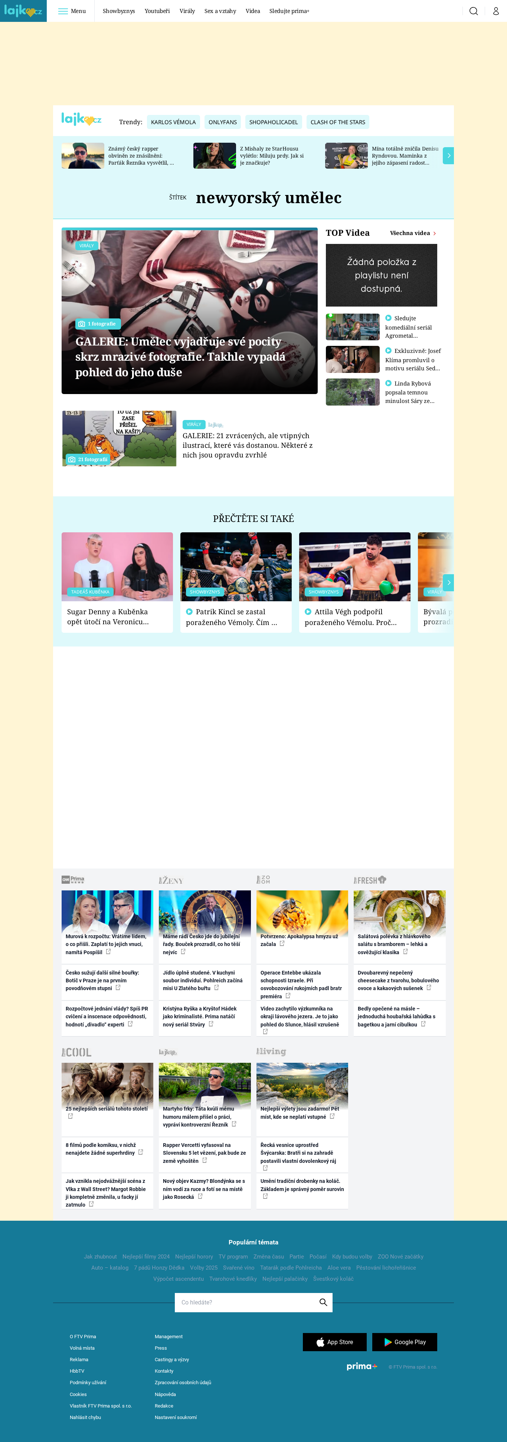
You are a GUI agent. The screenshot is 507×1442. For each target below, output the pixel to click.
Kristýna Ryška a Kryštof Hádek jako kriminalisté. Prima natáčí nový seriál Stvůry (199, 1017)
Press (161, 1348)
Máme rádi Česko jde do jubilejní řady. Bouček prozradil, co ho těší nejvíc (201, 944)
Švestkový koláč (333, 1279)
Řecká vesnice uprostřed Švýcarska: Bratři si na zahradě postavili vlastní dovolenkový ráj (298, 1153)
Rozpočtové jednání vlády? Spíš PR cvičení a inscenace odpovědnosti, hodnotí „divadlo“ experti (107, 1017)
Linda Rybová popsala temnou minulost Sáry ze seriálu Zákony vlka (411, 396)
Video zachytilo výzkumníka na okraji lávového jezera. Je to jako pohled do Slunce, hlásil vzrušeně (300, 1017)
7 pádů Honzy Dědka (159, 1267)
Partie (297, 1256)
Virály (187, 10)
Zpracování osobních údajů (183, 1382)
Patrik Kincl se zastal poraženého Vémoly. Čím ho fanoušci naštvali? (233, 617)
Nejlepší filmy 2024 (146, 1256)
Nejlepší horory (194, 1256)
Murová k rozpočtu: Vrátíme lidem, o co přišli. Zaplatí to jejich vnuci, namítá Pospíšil (106, 944)
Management (169, 1336)
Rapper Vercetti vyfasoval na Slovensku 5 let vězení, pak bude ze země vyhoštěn (204, 1153)
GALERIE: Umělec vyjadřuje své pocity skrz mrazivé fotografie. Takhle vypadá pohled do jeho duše (180, 357)
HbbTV (77, 1371)
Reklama (79, 1359)
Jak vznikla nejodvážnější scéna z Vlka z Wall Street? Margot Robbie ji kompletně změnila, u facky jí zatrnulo (106, 1193)
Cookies (78, 1394)
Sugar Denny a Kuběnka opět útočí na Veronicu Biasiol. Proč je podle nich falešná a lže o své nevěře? (111, 616)
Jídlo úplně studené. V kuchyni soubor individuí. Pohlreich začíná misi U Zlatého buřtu (203, 981)
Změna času (269, 1256)
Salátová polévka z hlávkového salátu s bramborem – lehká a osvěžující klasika (394, 944)
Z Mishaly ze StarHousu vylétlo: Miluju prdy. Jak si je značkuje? (272, 155)
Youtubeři (157, 10)
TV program (233, 1256)
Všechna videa (411, 233)
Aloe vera (339, 1267)
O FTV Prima (83, 1336)
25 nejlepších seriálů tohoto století (107, 1109)
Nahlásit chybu (85, 1417)
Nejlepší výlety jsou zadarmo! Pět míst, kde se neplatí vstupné (300, 1112)
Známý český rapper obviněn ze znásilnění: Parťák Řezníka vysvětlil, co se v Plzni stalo (141, 159)
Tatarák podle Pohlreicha (291, 1267)
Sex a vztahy (220, 10)
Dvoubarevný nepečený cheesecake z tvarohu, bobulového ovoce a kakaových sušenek (398, 981)
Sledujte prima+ (289, 10)
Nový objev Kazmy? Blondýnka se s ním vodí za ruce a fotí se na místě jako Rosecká (204, 1189)
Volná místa (82, 1348)
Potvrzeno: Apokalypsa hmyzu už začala (299, 940)
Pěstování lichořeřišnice (386, 1267)
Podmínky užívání (88, 1382)
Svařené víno (239, 1267)
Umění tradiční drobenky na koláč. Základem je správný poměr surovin (302, 1185)
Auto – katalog (109, 1267)
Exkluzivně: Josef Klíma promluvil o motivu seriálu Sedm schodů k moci (413, 363)
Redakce (164, 1406)
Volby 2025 (203, 1267)
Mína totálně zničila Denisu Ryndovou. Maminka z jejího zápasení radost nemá (405, 159)
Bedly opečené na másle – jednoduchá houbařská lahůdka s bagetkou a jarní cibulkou (396, 1017)
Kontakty (164, 1371)
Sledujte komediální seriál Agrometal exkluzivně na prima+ (408, 335)
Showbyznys (119, 10)
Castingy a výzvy (172, 1359)
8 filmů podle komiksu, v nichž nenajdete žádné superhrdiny (101, 1149)
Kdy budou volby (352, 1256)
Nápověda (165, 1394)
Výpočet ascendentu (178, 1279)
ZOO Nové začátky (400, 1256)
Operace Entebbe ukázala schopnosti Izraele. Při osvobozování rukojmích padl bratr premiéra (301, 984)
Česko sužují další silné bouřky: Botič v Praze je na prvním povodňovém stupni (102, 981)
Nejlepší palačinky (285, 1279)
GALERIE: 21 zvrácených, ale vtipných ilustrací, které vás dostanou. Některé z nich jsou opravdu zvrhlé (248, 445)
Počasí (318, 1256)
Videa (253, 10)
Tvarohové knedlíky (233, 1279)
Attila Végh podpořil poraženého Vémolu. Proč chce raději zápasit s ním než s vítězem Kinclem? (348, 617)
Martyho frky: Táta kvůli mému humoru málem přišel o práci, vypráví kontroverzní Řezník (198, 1117)
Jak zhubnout (100, 1256)
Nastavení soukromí (176, 1417)
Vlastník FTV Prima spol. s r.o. (101, 1406)
